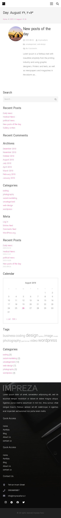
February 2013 (9, 174)
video (34, 340)
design (32, 335)
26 (23, 308)
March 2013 (8, 170)
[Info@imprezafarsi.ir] (5, 496)
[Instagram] (6, 502)
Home (5, 426)
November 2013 (9, 152)
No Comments (31, 48)
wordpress (7, 209)
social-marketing (10, 198)
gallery (41, 336)
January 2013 (9, 178)
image (48, 336)
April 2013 (7, 167)
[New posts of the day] (15, 33)
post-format (25, 341)
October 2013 (8, 156)
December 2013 (9, 148)
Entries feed (8, 225)
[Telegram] (12, 502)
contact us (7, 441)
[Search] (57, 3)
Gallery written (9, 128)
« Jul (9, 319)
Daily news (7, 113)
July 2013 (7, 163)
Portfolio (6, 429)
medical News (9, 117)
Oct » (14, 319)
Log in (5, 221)
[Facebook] (18, 502)
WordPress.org (9, 233)
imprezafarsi (43, 40)
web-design (41, 44)
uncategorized (31, 44)
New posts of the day (36, 31)
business (9, 336)
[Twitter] (24, 502)
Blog (5, 433)
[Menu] (52, 3)
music (55, 336)
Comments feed (9, 229)
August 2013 (8, 159)
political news (9, 120)
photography (8, 194)
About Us (7, 437)
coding (6, 190)
